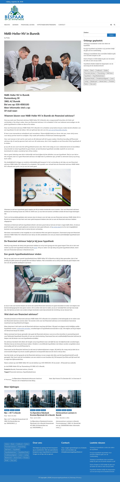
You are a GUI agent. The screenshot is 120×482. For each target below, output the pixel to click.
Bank (91, 70)
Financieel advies (27, 25)
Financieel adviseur (16, 372)
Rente (86, 84)
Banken (15, 25)
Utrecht (30, 369)
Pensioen (111, 81)
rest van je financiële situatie (57, 130)
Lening (86, 81)
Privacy (79, 477)
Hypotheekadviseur (29, 372)
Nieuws (7, 25)
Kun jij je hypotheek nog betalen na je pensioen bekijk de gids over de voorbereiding (100, 454)
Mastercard (93, 81)
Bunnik (13, 369)
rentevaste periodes (23, 328)
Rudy (8, 38)
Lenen (112, 78)
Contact (62, 25)
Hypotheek (87, 76)
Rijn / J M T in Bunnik (12, 413)
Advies (86, 70)
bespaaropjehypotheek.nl (60, 477)
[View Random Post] (111, 24)
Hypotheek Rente (89, 78)
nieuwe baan (103, 81)
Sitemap (72, 477)
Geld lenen (110, 73)
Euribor (106, 70)
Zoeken (86, 32)
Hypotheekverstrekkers (46, 25)
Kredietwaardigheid (102, 78)
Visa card (92, 84)
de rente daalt (56, 227)
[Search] (114, 24)
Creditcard (99, 70)
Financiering (101, 73)
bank (35, 247)
